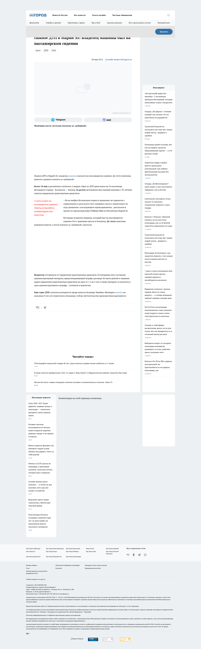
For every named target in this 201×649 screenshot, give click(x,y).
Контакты (58, 568)
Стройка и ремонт (53, 23)
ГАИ (54, 50)
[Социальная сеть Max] (108, 120)
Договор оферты (31, 565)
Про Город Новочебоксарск (55, 548)
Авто (38, 50)
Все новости (80, 15)
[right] (172, 23)
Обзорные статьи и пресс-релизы (96, 565)
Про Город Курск (51, 551)
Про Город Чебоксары (33, 548)
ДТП (46, 50)
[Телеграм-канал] (58, 120)
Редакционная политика (93, 568)
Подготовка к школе (76, 23)
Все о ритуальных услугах (140, 23)
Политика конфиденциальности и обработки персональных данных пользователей (53, 615)
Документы (34, 23)
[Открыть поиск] (168, 15)
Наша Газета (90, 548)
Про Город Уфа (91, 551)
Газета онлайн (99, 15)
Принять (164, 32)
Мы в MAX (96, 23)
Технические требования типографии (67, 565)
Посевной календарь (166, 23)
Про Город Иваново (112, 548)
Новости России (60, 15)
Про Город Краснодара (73, 556)
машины (72, 176)
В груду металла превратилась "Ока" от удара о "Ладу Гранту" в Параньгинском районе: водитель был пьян (80, 374)
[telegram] (45, 307)
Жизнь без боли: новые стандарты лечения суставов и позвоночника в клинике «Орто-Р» (73, 383)
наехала (119, 292)
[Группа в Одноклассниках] (134, 554)
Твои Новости (30, 551)
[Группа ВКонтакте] (128, 554)
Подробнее (87, 612)
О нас (28, 568)
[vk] (38, 307)
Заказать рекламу (114, 23)
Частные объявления (122, 15)
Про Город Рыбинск (72, 551)
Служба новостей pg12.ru (118, 59)
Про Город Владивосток (54, 556)
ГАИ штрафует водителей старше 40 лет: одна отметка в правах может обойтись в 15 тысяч (74, 364)
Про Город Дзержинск (33, 556)
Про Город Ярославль (73, 548)
